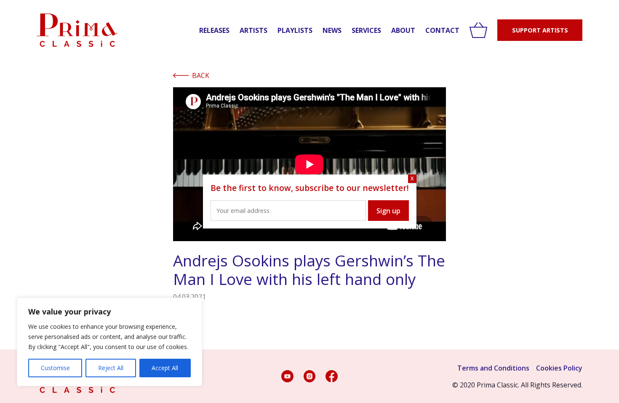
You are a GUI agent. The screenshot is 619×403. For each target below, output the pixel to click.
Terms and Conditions (493, 368)
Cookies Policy (559, 368)
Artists (253, 30)
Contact (442, 30)
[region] (109, 342)
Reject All (110, 368)
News (332, 30)
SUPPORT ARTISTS (540, 30)
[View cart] (478, 30)
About (403, 30)
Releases (214, 30)
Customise (55, 368)
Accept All (165, 368)
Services (366, 30)
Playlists (294, 30)
